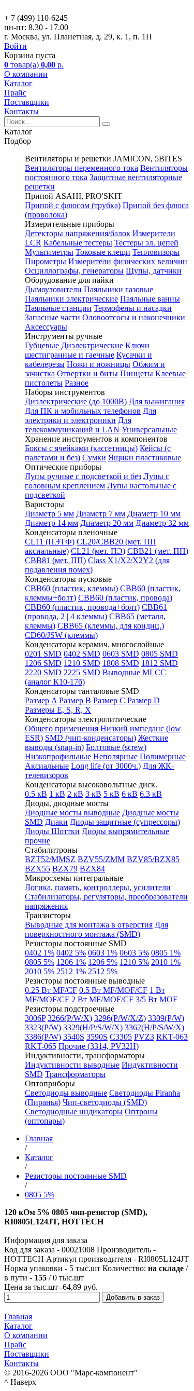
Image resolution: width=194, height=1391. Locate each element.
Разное (76, 382)
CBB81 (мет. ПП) (55, 560)
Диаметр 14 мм (51, 523)
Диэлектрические (92, 345)
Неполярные (115, 756)
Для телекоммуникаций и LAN (78, 425)
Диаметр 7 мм (100, 513)
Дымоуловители (53, 289)
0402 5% (71, 952)
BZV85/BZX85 (153, 859)
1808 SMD (120, 663)
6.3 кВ (151, 793)
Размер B (75, 700)
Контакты (21, 111)
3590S (97, 1036)
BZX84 (92, 868)
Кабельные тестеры (77, 242)
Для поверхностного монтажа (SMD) (96, 929)
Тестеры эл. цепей (146, 242)
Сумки (94, 457)
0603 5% (134, 952)
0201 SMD (43, 653)
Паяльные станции (58, 308)
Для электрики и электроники (90, 415)
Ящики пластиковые (144, 457)
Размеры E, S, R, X (58, 709)
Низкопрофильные (58, 756)
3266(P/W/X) (70, 1018)
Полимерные (163, 756)
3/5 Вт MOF (156, 999)
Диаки (56, 821)
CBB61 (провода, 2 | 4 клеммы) (96, 612)
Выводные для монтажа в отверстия (89, 924)
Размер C (109, 700)
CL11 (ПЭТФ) (49, 541)
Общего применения (61, 728)
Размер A (41, 700)
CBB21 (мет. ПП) (157, 551)
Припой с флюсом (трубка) (73, 205)
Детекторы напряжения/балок (77, 233)
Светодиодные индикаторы (74, 1111)
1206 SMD (43, 663)
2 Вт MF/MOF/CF (102, 999)
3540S (73, 1036)
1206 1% (71, 962)
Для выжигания (157, 401)
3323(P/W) (43, 1027)
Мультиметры (49, 252)
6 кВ (130, 793)
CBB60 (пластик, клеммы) (71, 588)
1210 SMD (82, 663)
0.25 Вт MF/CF (51, 990)
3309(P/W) (166, 1018)
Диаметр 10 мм (154, 513)
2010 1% (166, 962)
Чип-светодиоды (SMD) (105, 1102)
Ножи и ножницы (98, 364)
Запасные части (52, 317)
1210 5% (134, 962)
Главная (18, 1316)
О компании (26, 74)
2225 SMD (82, 672)
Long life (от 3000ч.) (106, 765)
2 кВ (75, 793)
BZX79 (65, 868)
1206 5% (102, 962)
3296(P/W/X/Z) (120, 1018)
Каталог (18, 83)
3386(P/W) (43, 1036)
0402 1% (39, 952)
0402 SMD (82, 653)
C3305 (121, 1036)
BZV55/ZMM (101, 859)
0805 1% (166, 952)
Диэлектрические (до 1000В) (76, 401)
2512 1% (71, 971)
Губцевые (42, 345)
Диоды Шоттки (52, 831)
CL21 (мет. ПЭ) (98, 551)
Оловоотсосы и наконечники (133, 317)
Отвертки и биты (87, 373)
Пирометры (45, 261)
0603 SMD (120, 653)
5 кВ (111, 793)
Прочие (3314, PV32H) (98, 1046)
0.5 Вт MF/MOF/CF (113, 990)
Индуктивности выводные (72, 1064)
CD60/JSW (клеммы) (61, 635)
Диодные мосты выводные (72, 812)
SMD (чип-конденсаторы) (90, 737)
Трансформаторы (75, 1074)
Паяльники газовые (118, 289)
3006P (35, 1018)
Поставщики (26, 102)
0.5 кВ (36, 793)
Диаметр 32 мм (162, 523)
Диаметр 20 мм (106, 523)
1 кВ (57, 793)
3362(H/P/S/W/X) (154, 1027)
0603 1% (102, 952)
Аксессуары (46, 326)
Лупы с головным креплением (97, 481)
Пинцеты (136, 373)
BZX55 (37, 868)
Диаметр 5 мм (49, 513)
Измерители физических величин (127, 261)
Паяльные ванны (150, 298)
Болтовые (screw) (116, 747)
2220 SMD (43, 672)
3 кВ (93, 793)
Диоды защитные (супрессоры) (125, 821)
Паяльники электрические (71, 298)
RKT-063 (172, 1036)
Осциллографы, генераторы (74, 270)
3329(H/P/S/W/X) (93, 1027)
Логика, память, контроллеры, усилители (98, 887)
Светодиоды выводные (66, 1092)
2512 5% (102, 971)
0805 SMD (159, 653)
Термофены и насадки (133, 308)
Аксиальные (47, 765)
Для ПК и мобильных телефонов (83, 410)
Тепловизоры (156, 252)
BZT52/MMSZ (50, 859)
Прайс (15, 92)
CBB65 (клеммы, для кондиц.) (110, 625)
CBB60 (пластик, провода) (125, 597)
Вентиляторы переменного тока (81, 167)
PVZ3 (144, 1036)
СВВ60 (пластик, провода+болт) (82, 607)
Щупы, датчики (154, 270)
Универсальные (149, 429)
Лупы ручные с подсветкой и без (83, 476)
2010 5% (39, 971)
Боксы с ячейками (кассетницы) (81, 448)
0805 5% (39, 962)
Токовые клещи (103, 252)
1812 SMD (159, 663)
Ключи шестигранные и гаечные (87, 350)
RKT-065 (40, 1046)
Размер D (143, 700)
